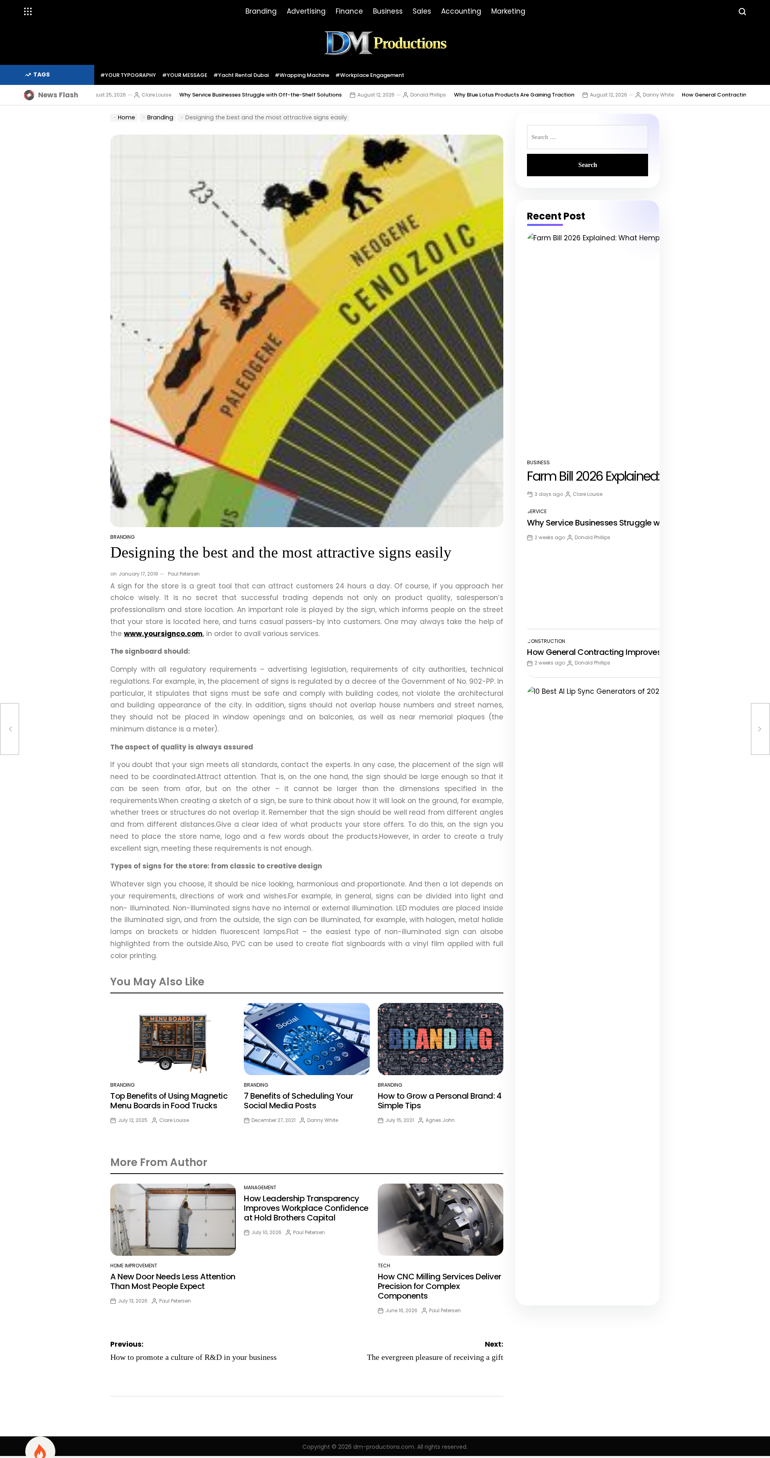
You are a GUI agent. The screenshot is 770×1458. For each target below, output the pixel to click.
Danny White (604, 94)
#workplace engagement (369, 75)
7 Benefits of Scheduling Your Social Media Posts (298, 1100)
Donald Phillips (374, 94)
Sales (422, 11)
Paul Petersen (184, 573)
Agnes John (440, 1120)
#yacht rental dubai (241, 75)
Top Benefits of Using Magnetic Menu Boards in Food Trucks (168, 1100)
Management (260, 1187)
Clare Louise (102, 94)
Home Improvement (133, 1265)
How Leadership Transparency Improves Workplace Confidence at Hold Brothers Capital (306, 1208)
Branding (261, 11)
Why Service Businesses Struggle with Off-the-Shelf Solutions (206, 95)
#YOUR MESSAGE (184, 75)
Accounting (461, 11)
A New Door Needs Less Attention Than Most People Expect (172, 1281)
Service (537, 511)
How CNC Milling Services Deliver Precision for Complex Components (439, 1286)
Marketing (508, 11)
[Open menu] (28, 12)
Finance (349, 11)
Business (388, 11)
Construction (546, 641)
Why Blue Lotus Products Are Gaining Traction (460, 95)
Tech (384, 1265)
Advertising (306, 11)
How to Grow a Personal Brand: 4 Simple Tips (440, 1100)
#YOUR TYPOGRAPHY (128, 75)
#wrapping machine (302, 75)
